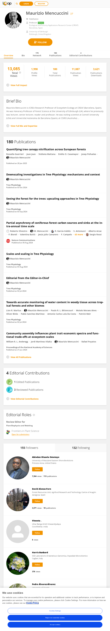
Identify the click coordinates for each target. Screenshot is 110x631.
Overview (8, 55)
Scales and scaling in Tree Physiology (30, 254)
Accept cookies (55, 624)
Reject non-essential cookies (55, 617)
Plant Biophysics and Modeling (19, 425)
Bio (23, 55)
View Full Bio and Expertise (24, 126)
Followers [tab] (29, 448)
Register (41, 4)
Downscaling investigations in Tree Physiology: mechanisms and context (53, 174)
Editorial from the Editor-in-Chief (27, 278)
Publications (55, 54)
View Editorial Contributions (25, 398)
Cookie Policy (32, 603)
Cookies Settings (55, 611)
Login (26, 4)
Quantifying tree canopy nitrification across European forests (46, 149)
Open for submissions (20, 434)
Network (37, 54)
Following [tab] (81, 448)
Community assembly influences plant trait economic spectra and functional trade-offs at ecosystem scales (52, 335)
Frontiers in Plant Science (25, 431)
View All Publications (21, 357)
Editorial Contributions (80, 54)
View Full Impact (19, 85)
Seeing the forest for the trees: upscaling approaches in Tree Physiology (52, 198)
